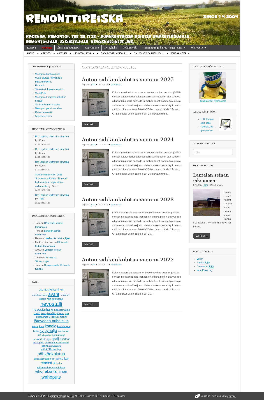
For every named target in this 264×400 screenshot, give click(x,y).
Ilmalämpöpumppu (68, 47)
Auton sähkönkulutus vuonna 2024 (128, 139)
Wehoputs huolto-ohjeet (58, 238)
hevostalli (51, 304)
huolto (37, 313)
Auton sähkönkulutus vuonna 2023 (128, 199)
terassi (46, 363)
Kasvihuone (92, 47)
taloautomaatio (42, 358)
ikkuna (44, 313)
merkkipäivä (39, 339)
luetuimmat (58, 334)
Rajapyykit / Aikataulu (114, 53)
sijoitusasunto (55, 346)
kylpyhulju (48, 330)
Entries (203, 262)
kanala (50, 326)
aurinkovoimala (39, 295)
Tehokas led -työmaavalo (213, 101)
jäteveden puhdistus (51, 321)
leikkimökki (46, 335)
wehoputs (51, 377)
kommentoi (116, 84)
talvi (53, 359)
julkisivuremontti (57, 316)
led (39, 334)
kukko (36, 331)
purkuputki (38, 342)
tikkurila (57, 363)
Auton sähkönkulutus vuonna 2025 (128, 79)
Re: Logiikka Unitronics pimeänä (52, 136)
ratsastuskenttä (61, 342)
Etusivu (31, 47)
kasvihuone (64, 326)
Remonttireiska (58, 396)
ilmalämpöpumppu (58, 313)
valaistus (60, 367)
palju (57, 339)
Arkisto (45, 53)
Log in (200, 259)
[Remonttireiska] (132, 22)
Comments (205, 266)
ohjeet (49, 339)
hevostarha (41, 309)
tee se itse (62, 358)
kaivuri (35, 326)
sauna (44, 345)
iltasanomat (42, 317)
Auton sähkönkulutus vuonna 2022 (128, 259)
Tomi (41, 199)
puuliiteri (49, 342)
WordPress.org (204, 270)
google (42, 299)
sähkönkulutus (51, 354)
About (30, 53)
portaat (65, 339)
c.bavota (231, 396)
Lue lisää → (90, 124)
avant (53, 294)
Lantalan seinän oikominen (211, 177)
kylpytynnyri (63, 331)
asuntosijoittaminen (51, 289)
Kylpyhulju (110, 47)
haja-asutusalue (55, 299)
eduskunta (65, 295)
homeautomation (60, 309)
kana (41, 326)
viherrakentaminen (51, 371)
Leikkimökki (130, 47)
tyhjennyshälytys (46, 367)
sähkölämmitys (51, 349)
